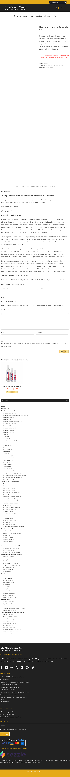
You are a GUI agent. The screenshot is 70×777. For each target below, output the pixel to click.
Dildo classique (7, 449)
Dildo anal (6, 454)
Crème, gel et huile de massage (12, 559)
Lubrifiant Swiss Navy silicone (12, 386)
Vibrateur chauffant (8, 430)
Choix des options (12, 391)
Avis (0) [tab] (52, 186)
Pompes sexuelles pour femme (12, 473)
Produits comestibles (9, 627)
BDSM (47, 67)
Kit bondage (6, 584)
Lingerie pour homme (52, 65)
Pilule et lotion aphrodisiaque (11, 552)
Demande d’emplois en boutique (10, 717)
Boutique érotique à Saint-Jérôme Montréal (15, 682)
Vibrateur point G (8, 419)
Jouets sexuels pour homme (10, 481)
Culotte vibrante (7, 445)
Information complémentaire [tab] (37, 186)
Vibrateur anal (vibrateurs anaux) (12, 421)
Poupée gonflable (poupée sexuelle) (13, 526)
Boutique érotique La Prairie (10, 687)
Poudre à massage (8, 567)
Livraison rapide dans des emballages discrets (14, 692)
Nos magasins (4, 679)
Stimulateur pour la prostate (11, 507)
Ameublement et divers (10, 597)
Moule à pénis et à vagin (10, 616)
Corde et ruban (7, 591)
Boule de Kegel (7, 469)
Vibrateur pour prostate (10, 514)
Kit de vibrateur (7, 439)
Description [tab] (19, 186)
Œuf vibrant (6, 443)
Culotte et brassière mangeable (12, 629)
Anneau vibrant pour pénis (10, 501)
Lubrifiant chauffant (8, 539)
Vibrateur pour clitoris (9, 423)
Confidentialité (4, 701)
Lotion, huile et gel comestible (12, 565)
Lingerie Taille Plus (8, 604)
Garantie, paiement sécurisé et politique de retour (13, 698)
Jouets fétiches (6, 574)
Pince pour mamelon (9, 593)
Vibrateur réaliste (8, 426)
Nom (3, 332)
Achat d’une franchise (7, 714)
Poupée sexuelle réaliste (10, 524)
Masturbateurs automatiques (11, 492)
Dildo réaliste (6, 451)
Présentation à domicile (7, 690)
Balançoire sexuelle (8, 589)
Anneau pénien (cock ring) (10, 499)
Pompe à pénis (7, 494)
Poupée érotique (7, 522)
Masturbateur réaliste (9, 488)
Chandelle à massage (9, 556)
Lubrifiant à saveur (8, 537)
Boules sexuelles (7, 464)
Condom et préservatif (9, 520)
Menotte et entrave (8, 582)
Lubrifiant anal (7, 535)
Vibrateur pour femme (9, 413)
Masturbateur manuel (9, 486)
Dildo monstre (7, 462)
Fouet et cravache (8, 580)
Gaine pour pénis (8, 518)
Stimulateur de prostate (10, 509)
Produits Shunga (8, 569)
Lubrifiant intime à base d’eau (11, 531)
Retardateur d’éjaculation (10, 503)
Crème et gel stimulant (9, 550)
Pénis (51, 67)
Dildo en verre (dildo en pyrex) (12, 456)
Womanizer (6, 436)
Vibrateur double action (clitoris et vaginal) (15, 415)
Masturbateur (7, 484)
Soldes (3, 406)
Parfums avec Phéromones (11, 548)
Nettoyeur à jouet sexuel (10, 544)
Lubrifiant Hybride (8, 541)
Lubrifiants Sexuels (7, 529)
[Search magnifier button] (65, 2)
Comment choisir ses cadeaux (9, 695)
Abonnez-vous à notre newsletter (14, 729)
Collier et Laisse (7, 578)
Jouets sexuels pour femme (10, 411)
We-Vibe (5, 434)
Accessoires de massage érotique (11, 554)
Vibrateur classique (8, 417)
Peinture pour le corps (9, 623)
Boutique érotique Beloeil (9, 684)
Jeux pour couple (8, 614)
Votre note (5, 309)
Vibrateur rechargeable (9, 428)
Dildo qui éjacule (8, 460)
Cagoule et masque (8, 595)
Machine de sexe (7, 576)
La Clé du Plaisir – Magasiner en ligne (12, 677)
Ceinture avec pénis (8, 471)
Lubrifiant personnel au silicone (12, 533)
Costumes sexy (7, 606)
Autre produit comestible (10, 632)
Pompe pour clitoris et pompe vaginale (14, 475)
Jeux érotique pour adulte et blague (12, 612)
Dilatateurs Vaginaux (9, 479)
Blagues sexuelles (8, 634)
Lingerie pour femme (9, 601)
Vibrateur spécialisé (8, 432)
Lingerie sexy (62, 65)
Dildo (4, 447)
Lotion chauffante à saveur (10, 563)
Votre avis (5, 315)
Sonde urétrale (7, 505)
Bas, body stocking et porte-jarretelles (14, 608)
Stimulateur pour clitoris (10, 441)
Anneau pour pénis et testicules (12, 496)
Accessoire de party (8, 619)
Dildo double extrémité (9, 458)
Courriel (39, 332)
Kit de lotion (6, 561)
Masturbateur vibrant (9, 490)
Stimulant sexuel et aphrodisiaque (12, 546)
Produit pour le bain (9, 621)
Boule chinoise (7, 466)
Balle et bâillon (7, 586)
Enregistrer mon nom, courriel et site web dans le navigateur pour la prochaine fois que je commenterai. (33, 345)
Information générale (6, 712)
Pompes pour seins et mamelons (12, 477)
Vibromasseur (7, 571)
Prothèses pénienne (8, 516)
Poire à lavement (8, 511)
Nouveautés (5, 408)
